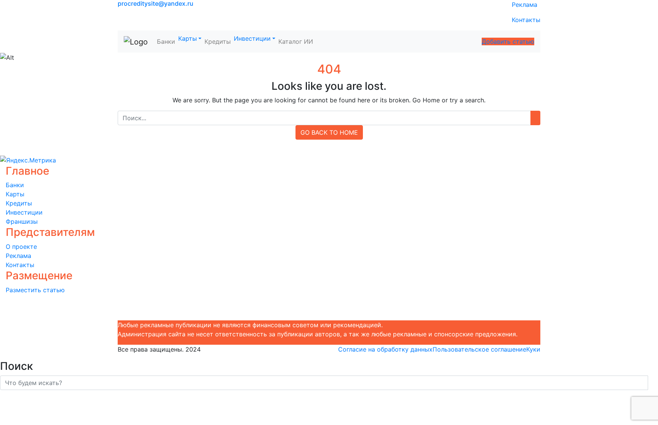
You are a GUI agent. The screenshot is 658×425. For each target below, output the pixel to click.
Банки (166, 41)
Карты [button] (187, 38)
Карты (15, 194)
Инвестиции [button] (252, 38)
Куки (533, 349)
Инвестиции (24, 212)
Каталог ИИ (295, 41)
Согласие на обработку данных (385, 349)
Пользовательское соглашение (479, 349)
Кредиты (217, 41)
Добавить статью (508, 41)
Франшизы (22, 221)
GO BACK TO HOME (329, 132)
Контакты (526, 20)
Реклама (524, 4)
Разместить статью (35, 290)
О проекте (21, 246)
